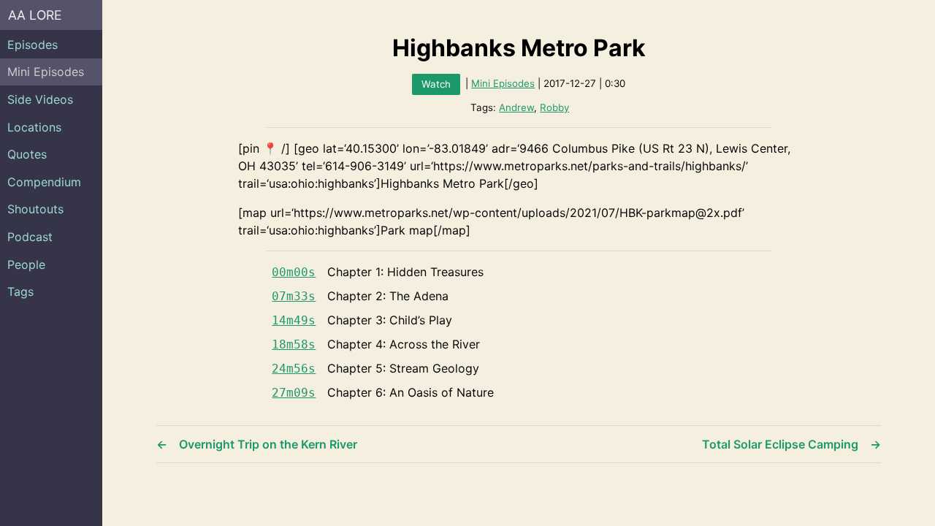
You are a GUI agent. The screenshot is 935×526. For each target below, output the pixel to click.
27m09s (294, 393)
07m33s (294, 296)
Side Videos (40, 99)
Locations (34, 127)
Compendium (44, 182)
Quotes (27, 154)
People (26, 264)
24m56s (294, 369)
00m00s (294, 272)
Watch (436, 84)
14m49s (294, 320)
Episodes (32, 44)
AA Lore (35, 15)
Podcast (30, 236)
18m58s (294, 344)
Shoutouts (35, 209)
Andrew (516, 107)
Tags (20, 291)
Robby (554, 107)
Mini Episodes (45, 71)
